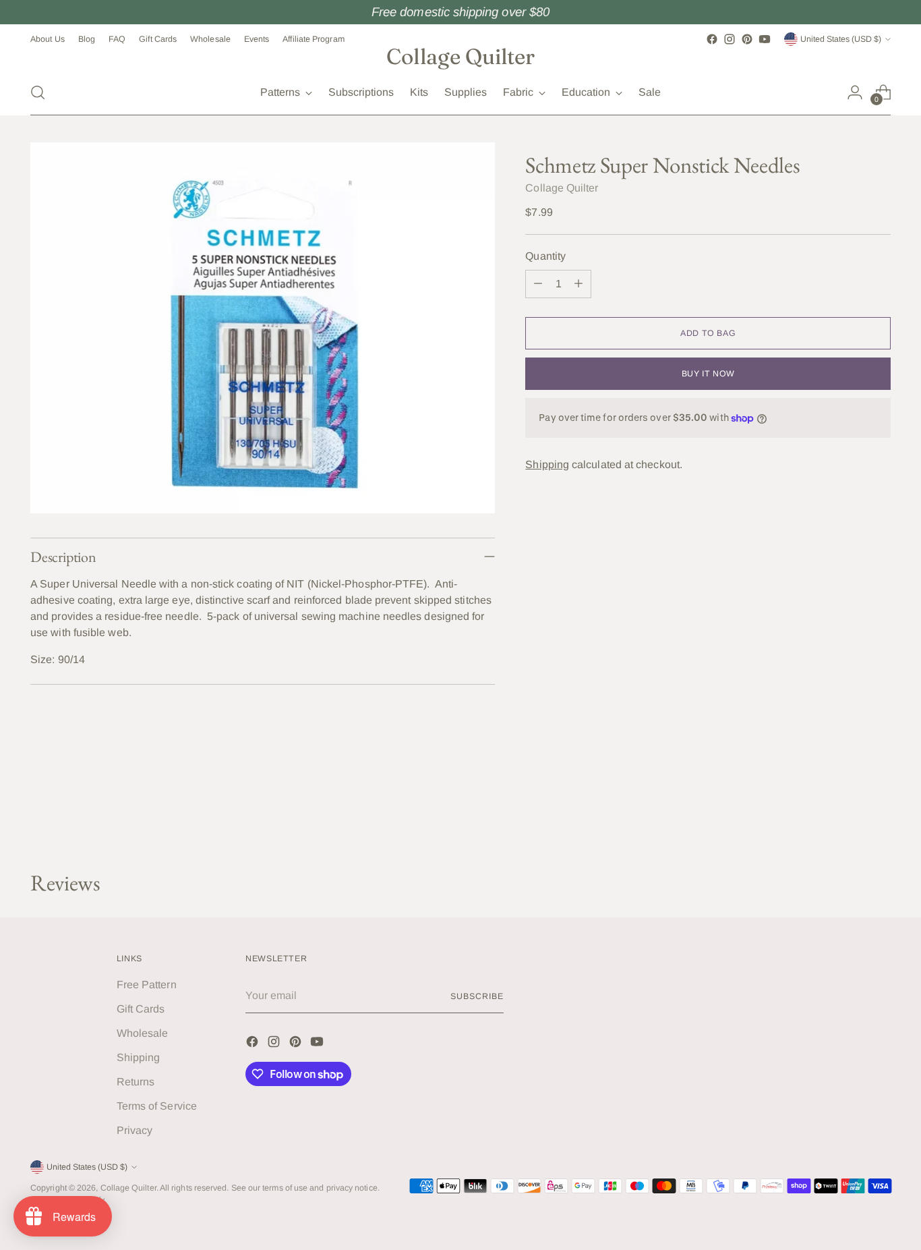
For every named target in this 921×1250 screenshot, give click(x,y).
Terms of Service (157, 1106)
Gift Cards (141, 1009)
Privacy (135, 1130)
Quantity (545, 256)
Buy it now (708, 373)
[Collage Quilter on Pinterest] (747, 39)
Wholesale (143, 1033)
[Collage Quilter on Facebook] (712, 39)
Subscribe (476, 996)
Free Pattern (147, 984)
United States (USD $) (840, 39)
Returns (136, 1081)
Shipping (547, 464)
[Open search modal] (37, 92)
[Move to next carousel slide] (879, 824)
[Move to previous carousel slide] (848, 825)
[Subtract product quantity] (538, 284)
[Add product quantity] (578, 284)
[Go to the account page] (854, 92)
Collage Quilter (561, 188)
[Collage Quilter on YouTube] (765, 39)
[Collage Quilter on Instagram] (729, 39)
